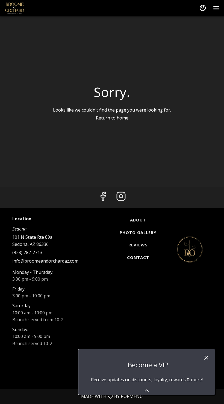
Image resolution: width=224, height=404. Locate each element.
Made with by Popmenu (73, 396)
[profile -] (202, 8)
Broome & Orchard (190, 249)
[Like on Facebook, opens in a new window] (103, 198)
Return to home (112, 118)
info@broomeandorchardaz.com (45, 261)
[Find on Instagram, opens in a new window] (121, 198)
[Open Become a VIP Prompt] (146, 390)
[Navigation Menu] (216, 8)
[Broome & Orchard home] (29, 8)
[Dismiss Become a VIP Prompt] (206, 357)
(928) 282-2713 (27, 252)
